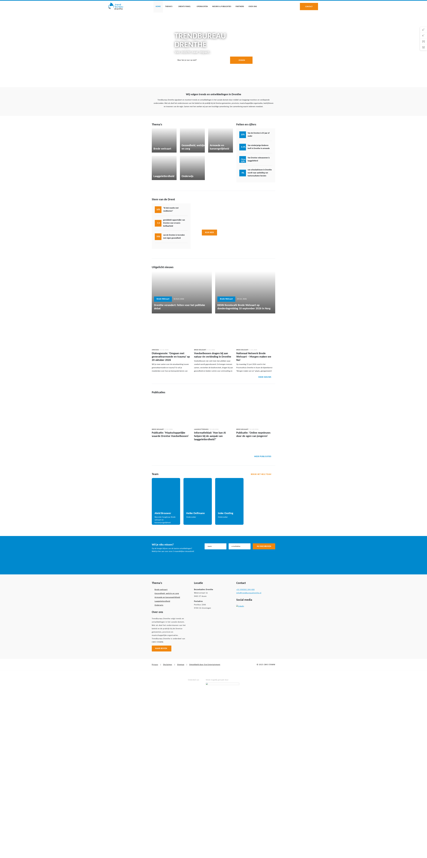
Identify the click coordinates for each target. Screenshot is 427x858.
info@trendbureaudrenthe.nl (248, 593)
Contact (309, 6)
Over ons (253, 6)
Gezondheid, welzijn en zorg (167, 593)
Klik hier (209, 232)
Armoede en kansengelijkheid (167, 597)
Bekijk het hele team (261, 474)
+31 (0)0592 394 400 (245, 590)
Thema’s (168, 6)
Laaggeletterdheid (162, 601)
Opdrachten (202, 6)
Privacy (155, 665)
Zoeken (242, 60)
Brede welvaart (161, 590)
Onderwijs (159, 605)
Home (158, 6)
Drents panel (184, 6)
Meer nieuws (264, 377)
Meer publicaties (262, 456)
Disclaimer (167, 665)
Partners (240, 6)
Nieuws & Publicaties (221, 6)
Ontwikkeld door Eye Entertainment (204, 665)
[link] (423, 30)
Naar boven (161, 648)
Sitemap (180, 665)
